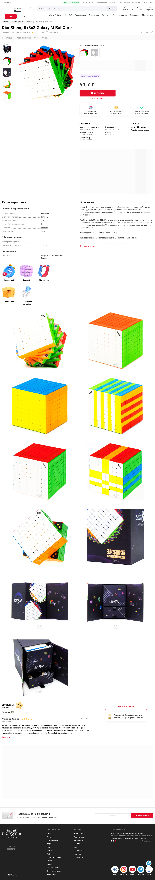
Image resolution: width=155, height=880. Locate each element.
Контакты (112, 2)
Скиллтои (106, 15)
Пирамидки (134, 15)
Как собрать (136, 2)
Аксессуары (94, 15)
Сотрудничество (53, 867)
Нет (24, 16)
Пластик (44, 228)
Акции (91, 2)
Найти (111, 8)
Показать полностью (87, 246)
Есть (42, 220)
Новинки (77, 854)
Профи (43, 255)
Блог (48, 847)
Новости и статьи (101, 2)
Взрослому (59, 255)
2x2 (64, 15)
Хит (75, 847)
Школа (49, 864)
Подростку (45, 258)
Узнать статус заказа (71, 2)
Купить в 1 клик (97, 98)
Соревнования (52, 840)
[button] (111, 840)
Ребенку (50, 255)
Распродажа (79, 850)
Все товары (78, 857)
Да (11, 16)
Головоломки (80, 15)
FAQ (48, 854)
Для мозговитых (120, 15)
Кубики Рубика (54, 15)
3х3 (70, 15)
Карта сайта (51, 874)
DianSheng (45, 213)
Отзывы (144, 2)
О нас (85, 2)
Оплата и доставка (123, 2)
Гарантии (50, 837)
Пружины (44, 217)
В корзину (97, 93)
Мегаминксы (147, 15)
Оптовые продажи (54, 871)
